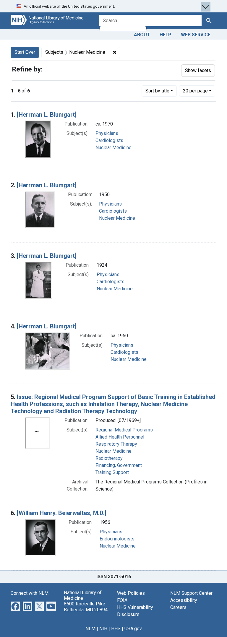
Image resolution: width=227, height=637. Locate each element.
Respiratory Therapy (116, 444)
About (142, 35)
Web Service (195, 35)
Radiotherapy (109, 458)
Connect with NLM (29, 593)
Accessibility (183, 600)
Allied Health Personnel (119, 437)
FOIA (122, 600)
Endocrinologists (117, 539)
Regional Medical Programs (124, 430)
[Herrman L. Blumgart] (47, 114)
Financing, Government (118, 465)
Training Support (112, 472)
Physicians (106, 133)
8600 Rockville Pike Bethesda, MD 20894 (86, 606)
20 (195, 91)
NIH (103, 628)
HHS (116, 628)
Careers (178, 607)
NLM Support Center (191, 593)
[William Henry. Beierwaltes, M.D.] (61, 513)
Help (165, 35)
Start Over (24, 52)
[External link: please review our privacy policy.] (15, 606)
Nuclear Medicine (113, 147)
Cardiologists (109, 140)
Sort (157, 91)
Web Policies (131, 593)
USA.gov (133, 628)
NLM (90, 628)
